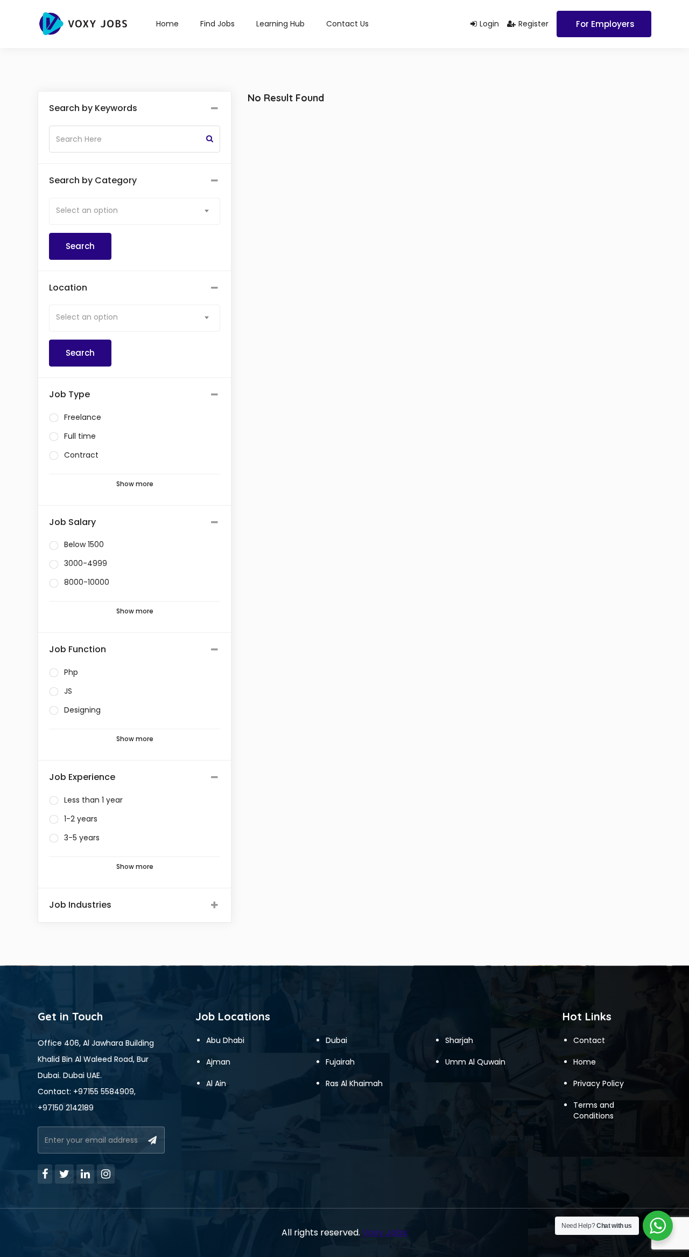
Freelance (82, 417)
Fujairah (340, 1061)
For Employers (605, 24)
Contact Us (347, 23)
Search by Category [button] (93, 181)
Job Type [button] (69, 394)
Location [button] (68, 288)
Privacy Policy (598, 1083)
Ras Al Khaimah (354, 1083)
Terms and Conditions (593, 1110)
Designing (82, 710)
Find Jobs (217, 23)
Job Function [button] (77, 649)
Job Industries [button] (80, 905)
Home (167, 23)
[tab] (134, 108)
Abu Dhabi (225, 1040)
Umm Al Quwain (475, 1061)
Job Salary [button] (72, 522)
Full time (80, 436)
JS (68, 691)
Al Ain (216, 1083)
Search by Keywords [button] (93, 108)
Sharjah (459, 1040)
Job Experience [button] (82, 777)
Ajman (218, 1061)
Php (71, 672)
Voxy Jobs (384, 1232)
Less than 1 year (93, 800)
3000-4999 (85, 563)
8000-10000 (86, 582)
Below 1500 (84, 544)
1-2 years (80, 818)
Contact (589, 1040)
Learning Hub (280, 23)
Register (533, 23)
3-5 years (82, 837)
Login (489, 23)
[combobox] (134, 211)
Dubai (336, 1040)
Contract (81, 455)
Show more (134, 484)
